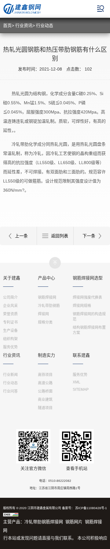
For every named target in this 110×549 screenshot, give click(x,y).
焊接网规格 (82, 306)
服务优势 (10, 347)
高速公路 (45, 383)
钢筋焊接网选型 (88, 277)
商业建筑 (45, 399)
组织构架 (10, 339)
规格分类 (45, 322)
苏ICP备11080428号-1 (91, 508)
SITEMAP (81, 389)
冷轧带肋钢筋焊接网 (43, 521)
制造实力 (46, 355)
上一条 (21, 235)
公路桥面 (45, 391)
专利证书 (10, 322)
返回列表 (59, 235)
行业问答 (10, 391)
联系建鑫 (81, 355)
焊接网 (43, 314)
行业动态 (44, 25)
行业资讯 (23, 25)
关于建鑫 (11, 277)
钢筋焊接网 (47, 297)
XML (76, 382)
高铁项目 (45, 375)
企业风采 (10, 306)
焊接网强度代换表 (87, 297)
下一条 (88, 235)
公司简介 (10, 297)
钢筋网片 (73, 521)
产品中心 (46, 277)
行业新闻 (10, 375)
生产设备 (10, 330)
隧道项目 (45, 408)
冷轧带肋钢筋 (49, 306)
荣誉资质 (10, 314)
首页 (7, 25)
